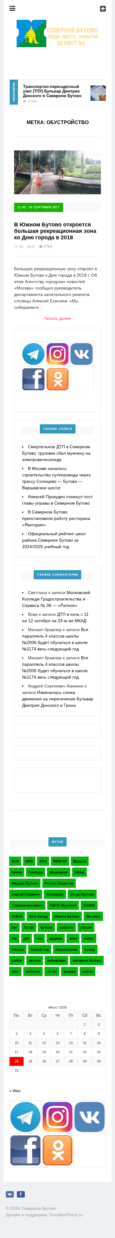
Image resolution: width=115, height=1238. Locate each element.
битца (29, 927)
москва (18, 949)
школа (87, 971)
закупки (55, 938)
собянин (33, 971)
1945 (29, 861)
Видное (79, 861)
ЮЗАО (17, 916)
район (17, 960)
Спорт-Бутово (82, 894)
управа (69, 971)
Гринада (36, 872)
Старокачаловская (27, 905)
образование (67, 949)
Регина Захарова (59, 883)
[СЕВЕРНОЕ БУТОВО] (57, 23)
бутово (46, 927)
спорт (52, 971)
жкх (39, 938)
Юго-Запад (38, 916)
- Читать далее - (57, 318)
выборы (66, 927)
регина (34, 960)
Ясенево (93, 916)
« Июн (15, 1090)
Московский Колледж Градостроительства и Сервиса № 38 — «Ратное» (56, 599)
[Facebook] (21, 1194)
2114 (43, 861)
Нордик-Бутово (25, 883)
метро (89, 938)
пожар (89, 949)
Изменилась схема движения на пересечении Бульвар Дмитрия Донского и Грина (57, 699)
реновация (56, 960)
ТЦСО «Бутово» (63, 905)
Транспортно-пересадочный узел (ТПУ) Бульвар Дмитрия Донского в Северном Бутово (48, 91)
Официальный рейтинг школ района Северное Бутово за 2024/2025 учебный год (54, 540)
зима (73, 938)
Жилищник (58, 872)
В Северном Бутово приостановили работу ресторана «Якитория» (56, 518)
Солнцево (54, 894)
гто (14, 938)
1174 (15, 861)
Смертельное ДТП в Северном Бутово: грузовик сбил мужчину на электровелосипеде (56, 453)
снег (15, 971)
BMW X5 (60, 861)
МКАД (79, 872)
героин (86, 927)
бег (14, 927)
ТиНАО (89, 905)
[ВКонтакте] (10, 1194)
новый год (40, 949)
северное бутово (86, 960)
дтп (26, 938)
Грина (17, 872)
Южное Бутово (66, 916)
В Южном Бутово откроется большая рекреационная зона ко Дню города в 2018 (55, 230)
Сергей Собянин (26, 894)
